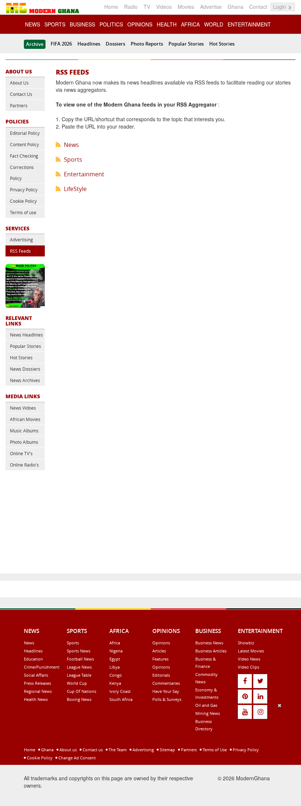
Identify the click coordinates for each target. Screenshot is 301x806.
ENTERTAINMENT (249, 24)
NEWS (32, 24)
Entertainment (84, 174)
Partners (19, 105)
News (71, 145)
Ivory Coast (120, 691)
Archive (34, 44)
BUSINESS (82, 24)
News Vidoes (23, 408)
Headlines (88, 43)
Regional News (38, 691)
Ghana (235, 6)
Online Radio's (24, 465)
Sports (73, 159)
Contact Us (21, 94)
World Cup (77, 683)
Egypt (114, 659)
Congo (115, 675)
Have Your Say (165, 691)
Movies (186, 6)
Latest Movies (251, 651)
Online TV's (21, 453)
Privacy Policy (23, 189)
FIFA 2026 (61, 43)
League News (79, 667)
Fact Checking (24, 156)
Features (160, 659)
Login (280, 6)
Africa (114, 642)
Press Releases (37, 683)
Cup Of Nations (81, 691)
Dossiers (115, 43)
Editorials (161, 675)
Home (111, 6)
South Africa (121, 699)
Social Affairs (36, 675)
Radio (131, 6)
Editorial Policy (25, 133)
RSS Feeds (20, 251)
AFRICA (190, 24)
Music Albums (24, 430)
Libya (114, 667)
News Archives (25, 380)
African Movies (25, 419)
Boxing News (79, 699)
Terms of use (23, 212)
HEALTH (167, 24)
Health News (36, 699)
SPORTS (54, 24)
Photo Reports (147, 43)
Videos (164, 6)
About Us (19, 83)
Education (33, 659)
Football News (80, 659)
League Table (79, 675)
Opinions (161, 642)
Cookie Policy (23, 201)
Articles (159, 651)
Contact (258, 6)
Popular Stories (186, 43)
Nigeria (116, 651)
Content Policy (24, 144)
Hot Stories (222, 43)
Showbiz (246, 642)
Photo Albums (24, 442)
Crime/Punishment (41, 667)
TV (147, 6)
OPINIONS (139, 24)
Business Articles (210, 651)
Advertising (21, 239)
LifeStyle (75, 189)
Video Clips (248, 667)
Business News (209, 642)
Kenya (115, 683)
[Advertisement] (148, 753)
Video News (249, 659)
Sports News (78, 651)
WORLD (213, 24)
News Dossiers (25, 369)
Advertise (211, 6)
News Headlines (26, 335)
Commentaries (166, 683)
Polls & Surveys (166, 699)
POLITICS (111, 24)
